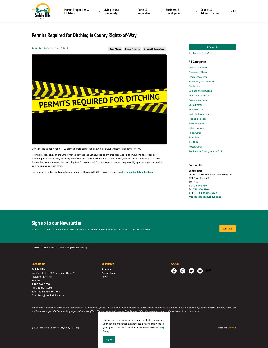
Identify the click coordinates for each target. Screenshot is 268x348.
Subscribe (213, 47)
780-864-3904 (201, 189)
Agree (109, 339)
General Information (154, 48)
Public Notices (132, 48)
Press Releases (196, 123)
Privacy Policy (108, 272)
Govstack (232, 327)
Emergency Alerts (198, 76)
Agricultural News (198, 67)
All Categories (197, 61)
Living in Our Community (111, 11)
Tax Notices (195, 142)
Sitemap (106, 269)
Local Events (195, 104)
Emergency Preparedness (201, 81)
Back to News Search (204, 52)
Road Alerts (115, 48)
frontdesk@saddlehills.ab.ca (205, 196)
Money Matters (197, 109)
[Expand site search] (234, 11)
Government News (198, 100)
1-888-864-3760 (208, 193)
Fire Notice (194, 86)
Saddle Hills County (43, 48)
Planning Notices (197, 118)
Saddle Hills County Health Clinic (206, 151)
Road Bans (194, 137)
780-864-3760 (199, 185)
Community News (198, 72)
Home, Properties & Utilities (76, 11)
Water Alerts (195, 146)
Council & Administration (210, 11)
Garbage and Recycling (200, 90)
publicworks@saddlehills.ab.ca (135, 171)
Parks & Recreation (144, 11)
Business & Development (174, 11)
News (104, 276)
